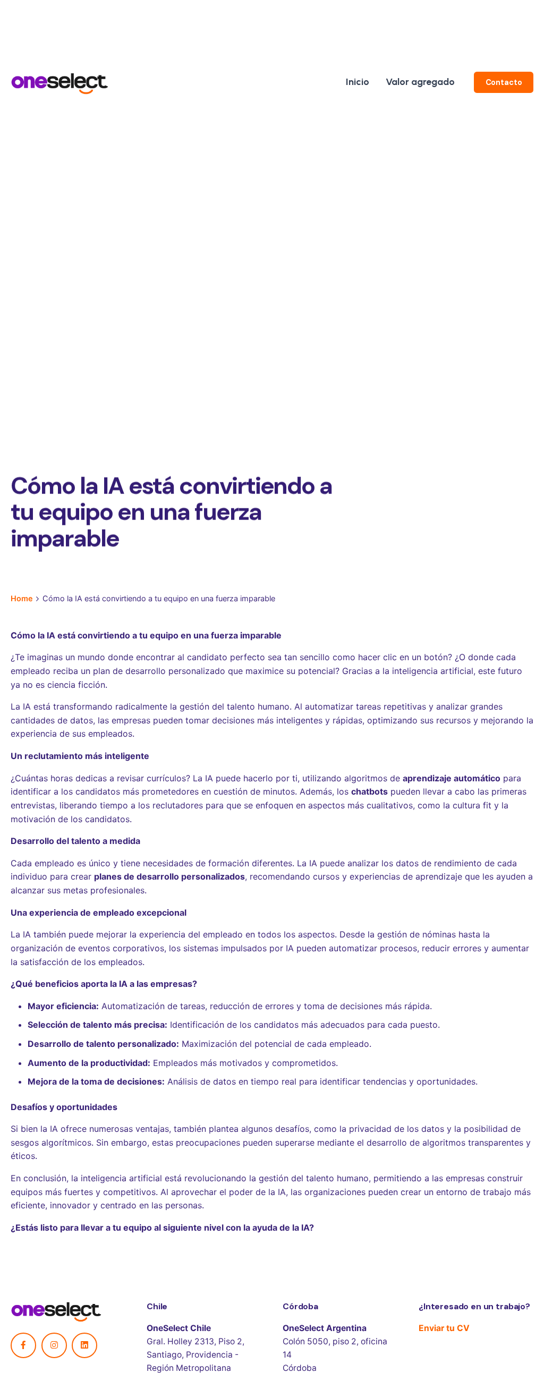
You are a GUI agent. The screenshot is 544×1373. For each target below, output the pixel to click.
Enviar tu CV (444, 1328)
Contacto (504, 82)
